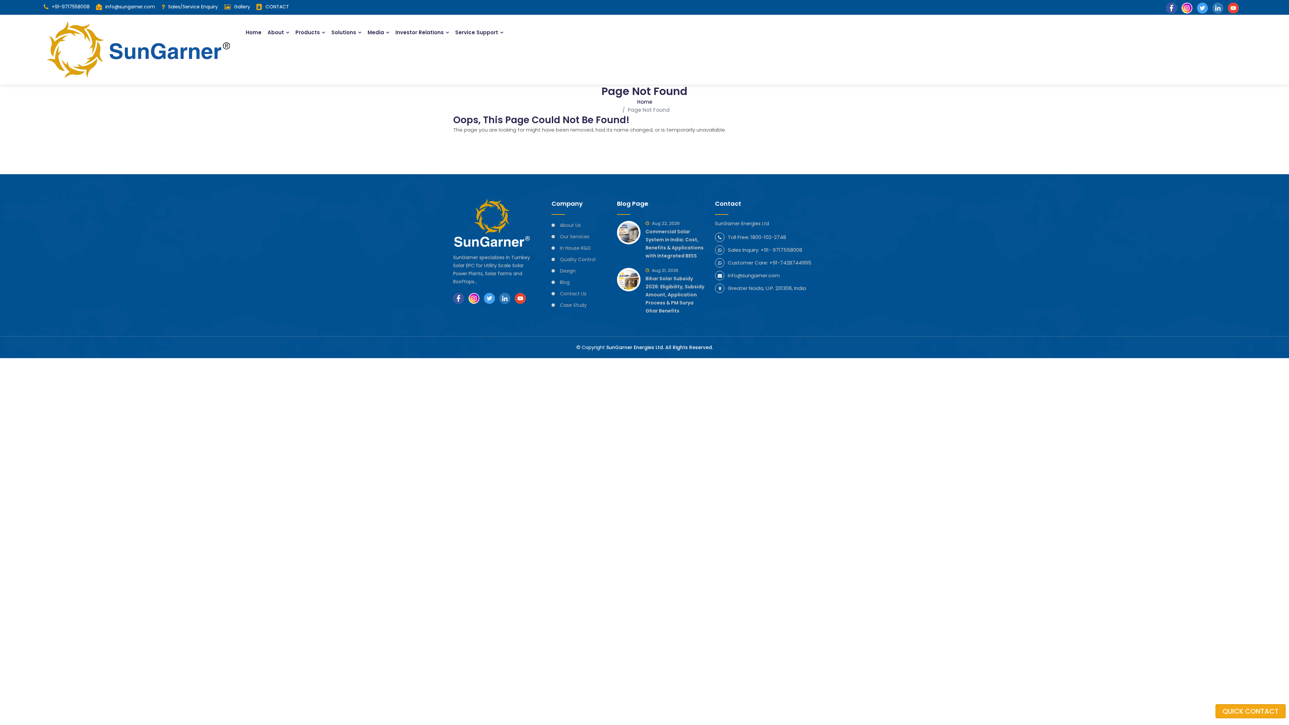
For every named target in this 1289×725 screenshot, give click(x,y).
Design (568, 271)
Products (307, 32)
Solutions (343, 32)
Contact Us (573, 293)
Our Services (574, 236)
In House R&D (575, 248)
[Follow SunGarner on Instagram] (474, 298)
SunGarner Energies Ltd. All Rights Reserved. (659, 347)
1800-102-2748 (768, 237)
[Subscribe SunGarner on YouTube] (520, 298)
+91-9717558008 (71, 6)
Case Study (573, 305)
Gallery (242, 6)
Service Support (476, 32)
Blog (565, 282)
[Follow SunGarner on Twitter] (489, 298)
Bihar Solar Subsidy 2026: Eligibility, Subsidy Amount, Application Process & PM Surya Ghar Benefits (675, 294)
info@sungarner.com (130, 6)
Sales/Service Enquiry (193, 6)
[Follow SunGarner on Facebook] (458, 298)
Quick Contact (1251, 711)
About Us (570, 225)
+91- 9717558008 (781, 249)
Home (253, 32)
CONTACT (277, 6)
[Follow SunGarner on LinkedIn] (504, 298)
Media (376, 32)
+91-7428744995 (790, 262)
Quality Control (577, 259)
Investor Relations (419, 32)
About (276, 32)
